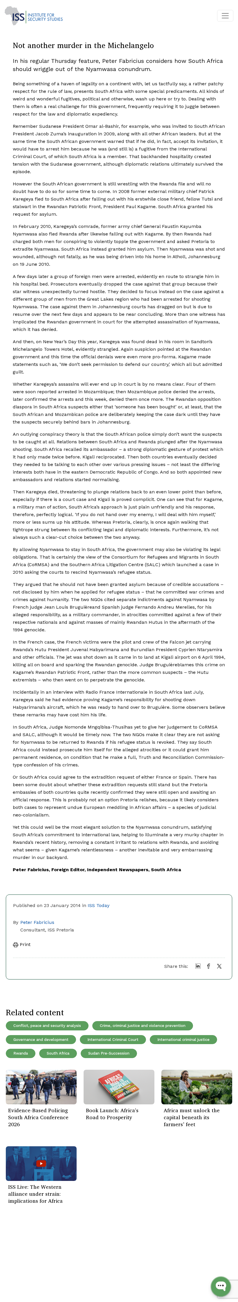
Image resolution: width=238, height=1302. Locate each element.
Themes (18, 1267)
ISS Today (98, 905)
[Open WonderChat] (220, 1286)
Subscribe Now (197, 1257)
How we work (62, 1258)
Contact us (59, 1284)
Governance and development (40, 1039)
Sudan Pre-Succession (108, 1053)
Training (18, 1276)
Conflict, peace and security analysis (47, 1025)
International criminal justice (183, 1039)
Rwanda (20, 1053)
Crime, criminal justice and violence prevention (142, 1025)
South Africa (58, 1053)
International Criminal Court (112, 1039)
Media (53, 1276)
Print (24, 944)
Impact (55, 1267)
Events (16, 1258)
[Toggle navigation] (225, 16)
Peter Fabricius (37, 922)
